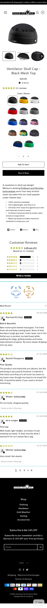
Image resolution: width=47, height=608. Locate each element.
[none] (9, 56)
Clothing (23, 504)
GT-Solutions (28, 596)
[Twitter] (27, 570)
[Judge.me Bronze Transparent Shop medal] (29, 291)
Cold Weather (23, 512)
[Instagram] (20, 570)
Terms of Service (23, 579)
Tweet (12, 230)
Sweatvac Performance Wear (27, 594)
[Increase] (28, 156)
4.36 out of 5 (30, 248)
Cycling (23, 516)
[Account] (37, 12)
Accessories (23, 519)
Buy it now (23, 173)
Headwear (23, 508)
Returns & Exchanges (28, 575)
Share (25, 230)
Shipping (12, 575)
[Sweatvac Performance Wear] (23, 12)
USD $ (21, 563)
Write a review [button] (23, 275)
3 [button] (24, 470)
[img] (6, 313)
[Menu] (5, 12)
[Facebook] (23, 570)
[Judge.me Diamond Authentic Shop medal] (16, 291)
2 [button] (20, 470)
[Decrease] (19, 156)
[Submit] (40, 547)
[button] (9, 88)
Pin (37, 230)
